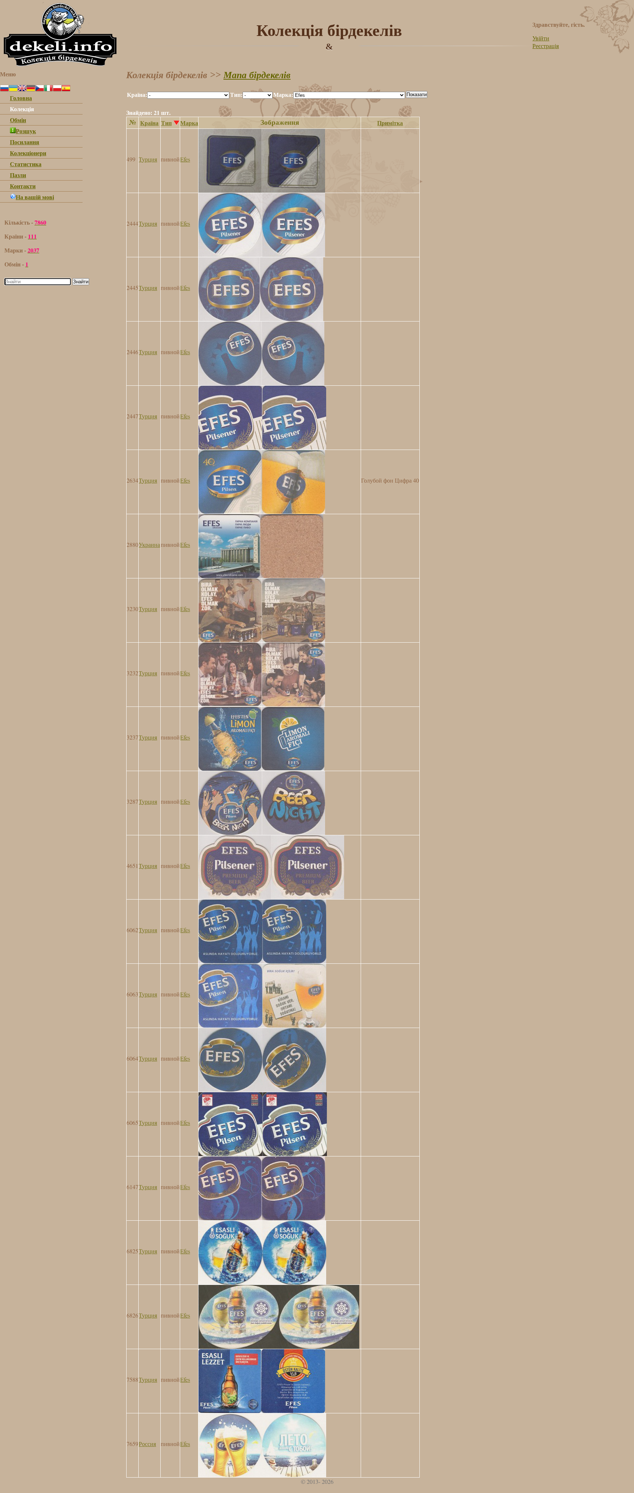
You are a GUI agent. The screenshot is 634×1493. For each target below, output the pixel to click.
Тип (166, 123)
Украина (149, 544)
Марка (189, 123)
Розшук (26, 131)
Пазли (18, 175)
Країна (149, 123)
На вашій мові (35, 197)
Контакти (23, 186)
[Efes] (261, 190)
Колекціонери (28, 153)
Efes (185, 159)
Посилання (24, 142)
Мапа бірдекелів (257, 75)
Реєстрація (545, 46)
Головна (21, 98)
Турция (148, 159)
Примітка (390, 123)
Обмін (18, 120)
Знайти (80, 281)
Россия (147, 1443)
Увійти (540, 38)
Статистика (25, 164)
